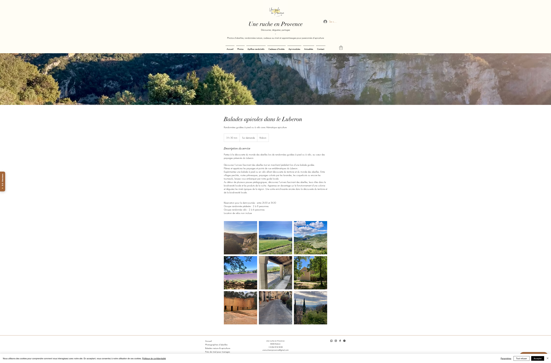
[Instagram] (335, 340)
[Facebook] (340, 340)
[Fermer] (547, 358)
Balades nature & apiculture (217, 348)
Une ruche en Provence (276, 24)
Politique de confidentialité (154, 358)
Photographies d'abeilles (216, 344)
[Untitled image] (240, 237)
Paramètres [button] (506, 358)
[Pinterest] (344, 340)
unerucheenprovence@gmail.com (275, 350)
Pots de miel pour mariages (217, 352)
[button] (341, 48)
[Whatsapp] (331, 340)
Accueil (208, 341)
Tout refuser (521, 358)
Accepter (538, 358)
